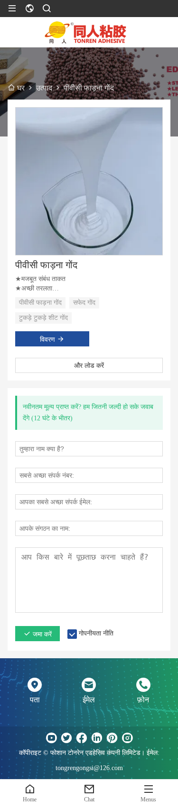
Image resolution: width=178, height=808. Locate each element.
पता (35, 700)
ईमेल (89, 700)
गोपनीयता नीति (96, 633)
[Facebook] (81, 738)
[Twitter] (66, 738)
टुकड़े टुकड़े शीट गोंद (43, 317)
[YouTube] (51, 738)
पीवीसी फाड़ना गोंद (46, 265)
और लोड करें (89, 365)
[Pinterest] (112, 738)
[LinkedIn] (97, 738)
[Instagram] (127, 738)
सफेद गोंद (84, 302)
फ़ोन (143, 700)
